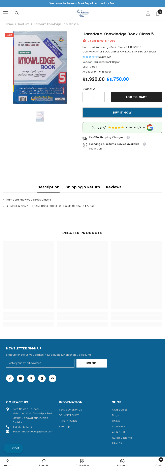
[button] (90, 57)
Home (9, 24)
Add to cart (136, 97)
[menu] (5, 13)
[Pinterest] (31, 378)
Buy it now (122, 113)
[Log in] (148, 13)
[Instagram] (20, 378)
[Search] (16, 13)
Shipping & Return (83, 186)
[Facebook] (10, 378)
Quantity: (88, 89)
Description (48, 186)
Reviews (114, 186)
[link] (28, 317)
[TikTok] (42, 378)
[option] (39, 67)
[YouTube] (52, 378)
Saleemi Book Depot (107, 62)
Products (23, 24)
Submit (91, 363)
